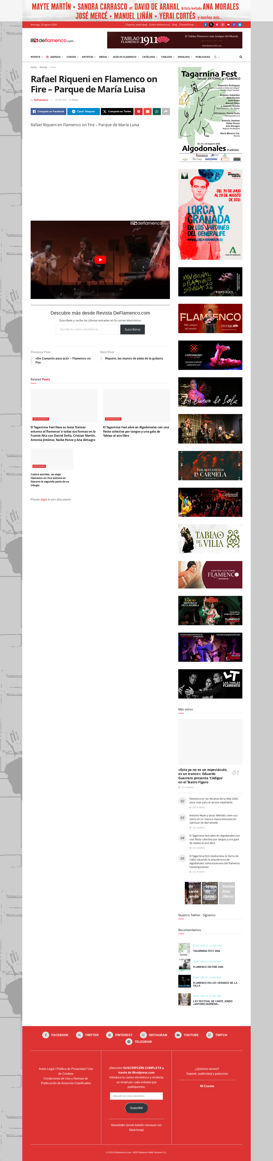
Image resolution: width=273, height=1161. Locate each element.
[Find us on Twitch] (234, 24)
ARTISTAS (87, 56)
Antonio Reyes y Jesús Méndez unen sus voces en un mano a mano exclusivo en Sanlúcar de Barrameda (213, 819)
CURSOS (71, 56)
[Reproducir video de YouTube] (100, 260)
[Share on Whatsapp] (157, 111)
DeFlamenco (41, 100)
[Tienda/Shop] (186, 24)
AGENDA (55, 56)
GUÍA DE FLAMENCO (124, 56)
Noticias (39, 466)
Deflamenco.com (122, 1152)
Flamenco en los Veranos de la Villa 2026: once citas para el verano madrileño (213, 800)
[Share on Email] (148, 111)
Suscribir (136, 1108)
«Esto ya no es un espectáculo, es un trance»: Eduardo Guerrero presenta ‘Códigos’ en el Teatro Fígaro (202, 775)
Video (53, 67)
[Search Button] (241, 56)
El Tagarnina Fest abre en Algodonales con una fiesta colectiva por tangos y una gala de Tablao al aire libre (136, 431)
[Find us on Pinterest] (216, 24)
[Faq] (174, 24)
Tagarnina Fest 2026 (206, 951)
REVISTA (35, 56)
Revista (43, 67)
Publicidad (203, 56)
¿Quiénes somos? (207, 1068)
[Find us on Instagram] (222, 24)
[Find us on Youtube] (228, 24)
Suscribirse (132, 329)
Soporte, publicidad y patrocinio (207, 1073)
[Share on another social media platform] (166, 111)
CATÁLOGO (148, 56)
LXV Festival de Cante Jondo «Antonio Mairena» (213, 1003)
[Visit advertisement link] (136, 10)
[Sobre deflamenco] (159, 24)
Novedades (41, 419)
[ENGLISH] (184, 56)
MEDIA (103, 56)
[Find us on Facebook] (205, 24)
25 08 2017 (61, 100)
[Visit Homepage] (52, 40)
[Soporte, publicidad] (136, 24)
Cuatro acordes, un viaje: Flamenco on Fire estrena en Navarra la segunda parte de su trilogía (50, 479)
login (44, 499)
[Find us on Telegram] (240, 24)
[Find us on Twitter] (211, 24)
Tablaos (166, 56)
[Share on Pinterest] (138, 111)
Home (34, 67)
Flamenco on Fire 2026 (208, 967)
